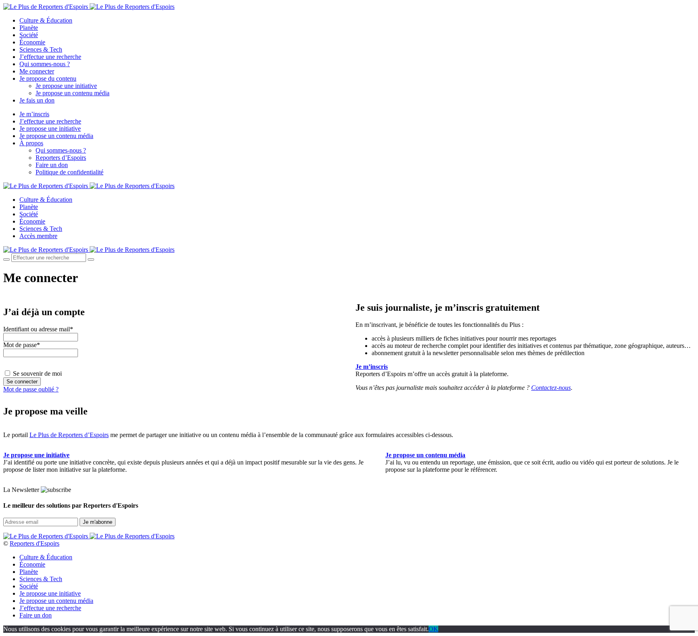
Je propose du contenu (47, 78)
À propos (31, 143)
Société (28, 34)
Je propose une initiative (66, 85)
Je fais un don (37, 100)
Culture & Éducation (45, 20)
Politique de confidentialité (69, 172)
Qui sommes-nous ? (44, 64)
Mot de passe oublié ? (31, 389)
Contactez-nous (551, 387)
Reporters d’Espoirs (61, 157)
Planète (28, 27)
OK (433, 629)
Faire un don (52, 164)
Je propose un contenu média (72, 93)
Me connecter (36, 71)
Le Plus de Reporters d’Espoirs (69, 434)
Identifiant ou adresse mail (38, 329)
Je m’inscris (34, 114)
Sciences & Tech (40, 49)
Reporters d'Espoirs (34, 543)
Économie (32, 42)
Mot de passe (21, 344)
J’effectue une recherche (50, 56)
